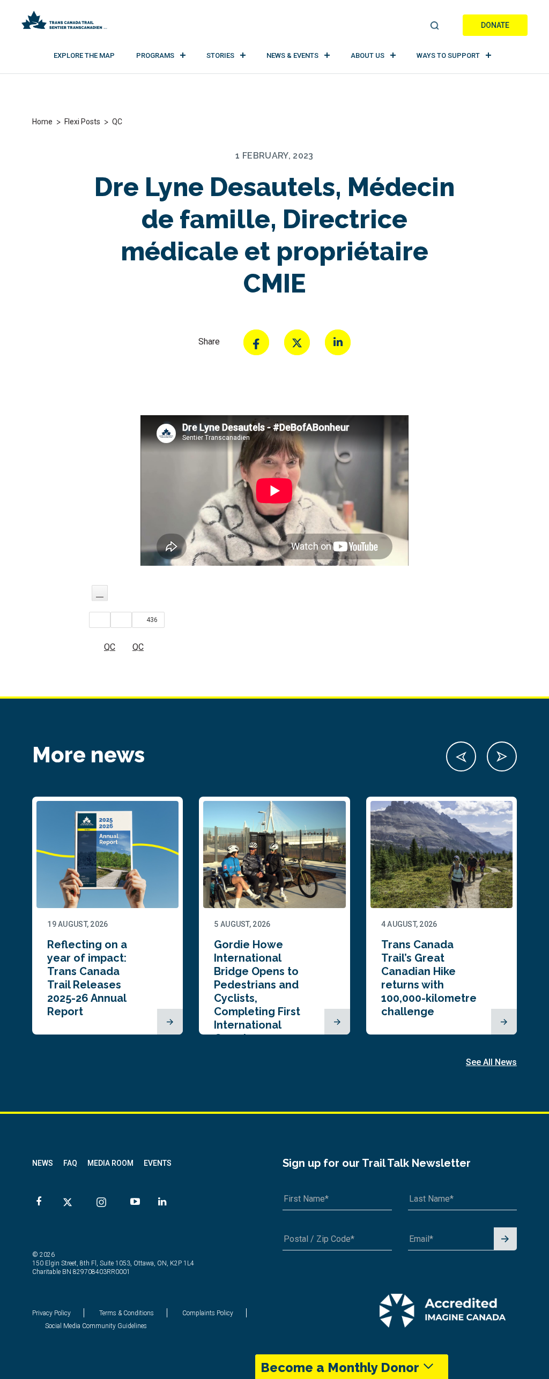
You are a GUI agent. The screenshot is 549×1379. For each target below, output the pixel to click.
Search (434, 26)
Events (158, 1163)
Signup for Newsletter (505, 1239)
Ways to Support (448, 55)
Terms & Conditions (126, 1313)
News (42, 1163)
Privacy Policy (51, 1313)
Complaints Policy (207, 1313)
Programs (155, 55)
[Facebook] (256, 342)
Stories (220, 55)
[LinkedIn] (338, 342)
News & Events (292, 55)
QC (109, 647)
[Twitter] (297, 342)
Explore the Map (84, 55)
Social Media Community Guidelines (96, 1326)
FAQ (70, 1163)
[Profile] (100, 593)
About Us (367, 55)
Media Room (110, 1163)
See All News (491, 1062)
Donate (495, 25)
